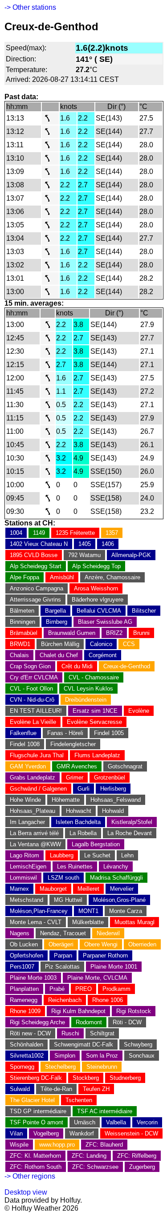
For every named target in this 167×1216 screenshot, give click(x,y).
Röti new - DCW (30, 1033)
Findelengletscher (73, 744)
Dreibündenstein (85, 699)
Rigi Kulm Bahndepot (78, 1011)
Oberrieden (142, 944)
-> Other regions (29, 1176)
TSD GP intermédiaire (38, 1111)
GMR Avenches (77, 766)
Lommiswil (23, 877)
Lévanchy (115, 866)
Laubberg (61, 855)
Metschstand (26, 900)
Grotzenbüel (109, 777)
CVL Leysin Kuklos (88, 688)
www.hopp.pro (57, 1144)
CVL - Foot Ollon (31, 688)
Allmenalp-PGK (131, 555)
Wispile (19, 1144)
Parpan (63, 955)
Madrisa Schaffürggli (116, 877)
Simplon (64, 1055)
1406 (108, 544)
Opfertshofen (26, 955)
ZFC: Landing (89, 1155)
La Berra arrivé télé (34, 833)
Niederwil (108, 933)
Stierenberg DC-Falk (36, 1078)
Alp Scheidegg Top (96, 566)
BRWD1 (20, 644)
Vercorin (147, 1122)
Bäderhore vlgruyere (97, 599)
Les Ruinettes (75, 866)
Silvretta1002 (27, 1055)
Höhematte (66, 799)
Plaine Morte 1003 (33, 977)
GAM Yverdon (28, 766)
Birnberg (56, 621)
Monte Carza (125, 911)
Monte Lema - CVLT (35, 922)
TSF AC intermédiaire (104, 1111)
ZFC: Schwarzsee (95, 1166)
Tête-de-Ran (56, 1089)
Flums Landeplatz (97, 755)
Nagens (19, 933)
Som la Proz (102, 1055)
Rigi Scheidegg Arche (37, 1022)
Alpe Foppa (24, 577)
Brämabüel (23, 633)
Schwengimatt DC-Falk (83, 1044)
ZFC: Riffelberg (136, 1155)
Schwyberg (138, 1044)
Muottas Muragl (134, 922)
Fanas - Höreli (65, 733)
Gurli (83, 788)
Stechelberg (60, 1066)
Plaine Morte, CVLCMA (97, 977)
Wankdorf (81, 1133)
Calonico (101, 644)
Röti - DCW (127, 1022)
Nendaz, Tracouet (63, 933)
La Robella (83, 833)
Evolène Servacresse (94, 722)
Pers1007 (22, 966)
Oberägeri (61, 944)
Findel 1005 (109, 733)
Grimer (74, 777)
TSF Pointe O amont (36, 1122)
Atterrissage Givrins (35, 599)
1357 (112, 532)
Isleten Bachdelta (78, 822)
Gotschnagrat (125, 766)
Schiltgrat (102, 1033)
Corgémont (103, 655)
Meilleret (88, 888)
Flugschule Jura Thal (37, 755)
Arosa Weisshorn (96, 588)
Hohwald (113, 811)
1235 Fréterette (75, 532)
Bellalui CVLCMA (99, 610)
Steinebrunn (101, 1066)
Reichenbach (64, 1000)
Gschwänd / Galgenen (38, 788)
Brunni (141, 633)
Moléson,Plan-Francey (39, 911)
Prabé (57, 989)
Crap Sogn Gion (30, 666)
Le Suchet (97, 855)
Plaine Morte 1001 (113, 966)
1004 (16, 532)
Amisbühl (62, 577)
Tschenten (78, 1100)
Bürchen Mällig (60, 644)
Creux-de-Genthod (126, 666)
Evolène (138, 710)
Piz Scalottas (62, 966)
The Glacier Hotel (32, 1100)
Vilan (16, 1133)
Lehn (127, 855)
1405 (84, 544)
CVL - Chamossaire (94, 677)
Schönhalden (26, 1044)
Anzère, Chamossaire (112, 577)
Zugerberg (142, 1166)
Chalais (19, 655)
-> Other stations (30, 7)
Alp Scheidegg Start (35, 566)
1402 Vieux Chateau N (39, 544)
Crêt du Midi (77, 666)
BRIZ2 (114, 633)
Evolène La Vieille (33, 722)
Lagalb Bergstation (96, 844)
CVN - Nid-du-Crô (32, 699)
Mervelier (122, 888)
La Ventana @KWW (35, 844)
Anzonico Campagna (36, 588)
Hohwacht (78, 811)
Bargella (55, 610)
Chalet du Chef (59, 655)
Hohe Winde (25, 799)
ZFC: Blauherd (104, 1144)
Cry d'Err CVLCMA (34, 677)
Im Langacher (27, 822)
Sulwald (20, 1089)
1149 (39, 532)
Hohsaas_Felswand (115, 799)
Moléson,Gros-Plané (119, 900)
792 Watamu (84, 555)
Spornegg (22, 1066)
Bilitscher (144, 610)
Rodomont (89, 1022)
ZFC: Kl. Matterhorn (35, 1155)
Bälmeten (22, 610)
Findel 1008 (25, 744)
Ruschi (70, 1033)
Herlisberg (113, 788)
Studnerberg (125, 1078)
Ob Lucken (24, 944)
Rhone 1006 (107, 1000)
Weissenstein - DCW (131, 1133)
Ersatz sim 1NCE (95, 710)
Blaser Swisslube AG (105, 621)
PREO (83, 989)
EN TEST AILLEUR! (36, 710)
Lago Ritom (24, 855)
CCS (129, 644)
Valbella (116, 1122)
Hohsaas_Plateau (32, 811)
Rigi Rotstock (133, 1011)
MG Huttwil (68, 900)
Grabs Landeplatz (32, 777)
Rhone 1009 (25, 1011)
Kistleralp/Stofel (131, 822)
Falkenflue (23, 733)
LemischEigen (28, 866)
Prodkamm (116, 989)
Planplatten (24, 989)
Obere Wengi (101, 944)
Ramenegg (23, 1000)
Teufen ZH (96, 1089)
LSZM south (63, 877)
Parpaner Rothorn (105, 955)
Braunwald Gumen (71, 633)
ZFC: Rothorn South (35, 1166)
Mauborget (53, 888)
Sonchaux (142, 1055)
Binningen (22, 621)
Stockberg (86, 1078)
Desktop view (25, 1192)
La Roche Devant (129, 833)
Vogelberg (46, 1133)
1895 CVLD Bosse (33, 555)
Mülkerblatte (88, 922)
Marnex (19, 888)
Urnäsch (84, 1122)
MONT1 (88, 911)
